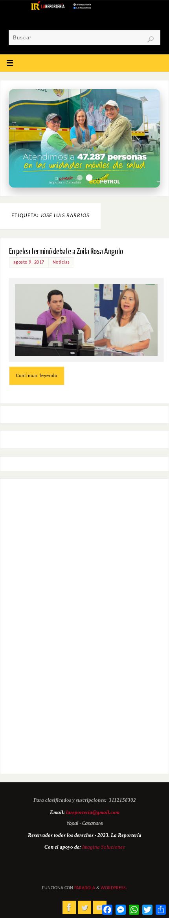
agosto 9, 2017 (28, 262)
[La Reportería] (69, 907)
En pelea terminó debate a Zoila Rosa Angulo (66, 251)
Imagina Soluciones (103, 847)
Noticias (61, 262)
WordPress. (114, 888)
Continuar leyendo (36, 376)
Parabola (84, 888)
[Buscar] (150, 39)
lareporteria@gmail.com (92, 812)
